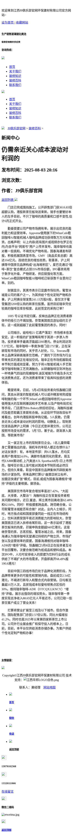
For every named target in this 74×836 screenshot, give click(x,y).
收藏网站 (22, 22)
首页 (12, 66)
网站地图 (49, 687)
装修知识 (15, 76)
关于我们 (15, 71)
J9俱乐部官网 (16, 128)
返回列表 (8, 199)
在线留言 (8, 791)
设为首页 (8, 22)
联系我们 (15, 85)
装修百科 (15, 80)
